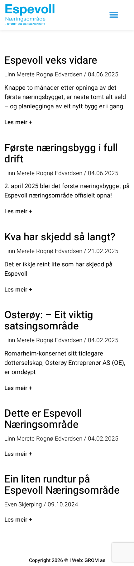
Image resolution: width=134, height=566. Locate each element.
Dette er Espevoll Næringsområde (43, 419)
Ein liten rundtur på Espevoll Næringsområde (62, 485)
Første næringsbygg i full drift (61, 153)
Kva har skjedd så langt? (59, 237)
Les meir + (18, 122)
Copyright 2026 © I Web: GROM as (67, 560)
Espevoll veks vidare (50, 60)
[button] (114, 15)
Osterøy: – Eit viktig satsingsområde (48, 320)
